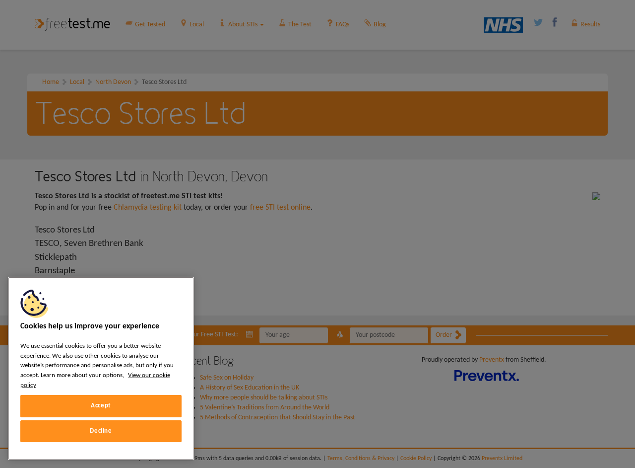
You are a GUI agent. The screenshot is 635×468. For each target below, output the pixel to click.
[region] (101, 368)
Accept (101, 405)
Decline (101, 431)
